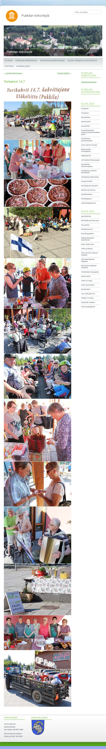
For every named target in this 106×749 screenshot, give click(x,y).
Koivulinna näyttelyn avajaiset (88, 267)
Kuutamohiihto (86, 181)
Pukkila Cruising (87, 298)
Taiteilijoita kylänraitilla (90, 177)
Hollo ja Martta (87, 249)
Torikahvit (85, 109)
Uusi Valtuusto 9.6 (88, 294)
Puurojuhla (85, 225)
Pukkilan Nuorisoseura (52, 60)
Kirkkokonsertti (87, 229)
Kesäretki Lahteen (88, 302)
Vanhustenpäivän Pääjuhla (87, 260)
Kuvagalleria (23, 66)
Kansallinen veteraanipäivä (87, 165)
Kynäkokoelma (86, 194)
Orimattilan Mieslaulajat (90, 160)
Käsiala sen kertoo (88, 190)
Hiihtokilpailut (86, 199)
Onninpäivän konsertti (89, 186)
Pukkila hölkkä (64, 73)
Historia (9, 66)
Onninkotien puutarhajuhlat (86, 140)
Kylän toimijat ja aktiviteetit (82, 60)
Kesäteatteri (86, 117)
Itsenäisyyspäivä (87, 234)
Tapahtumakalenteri (89, 82)
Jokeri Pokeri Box (87, 244)
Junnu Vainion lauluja (89, 145)
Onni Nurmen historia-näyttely (89, 254)
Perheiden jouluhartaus (90, 221)
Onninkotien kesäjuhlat (90, 272)
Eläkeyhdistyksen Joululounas (87, 239)
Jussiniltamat (86, 216)
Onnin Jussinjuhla (87, 285)
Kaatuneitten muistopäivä (86, 150)
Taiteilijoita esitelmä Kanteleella (88, 172)
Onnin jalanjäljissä (88, 307)
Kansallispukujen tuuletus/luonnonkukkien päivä (90, 132)
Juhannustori (86, 122)
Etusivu (9, 60)
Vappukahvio (86, 156)
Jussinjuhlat (85, 126)
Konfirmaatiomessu (13, 73)
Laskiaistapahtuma (88, 203)
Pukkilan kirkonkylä (35, 16)
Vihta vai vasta (86, 281)
